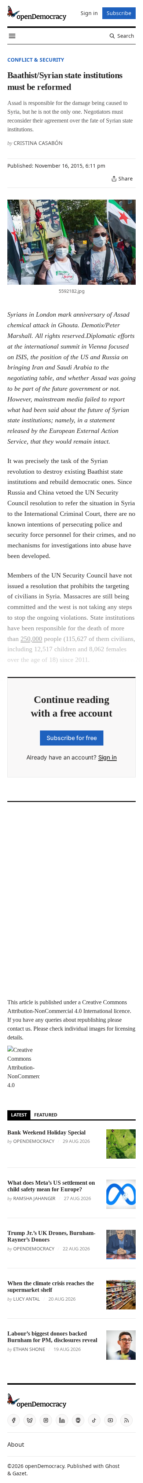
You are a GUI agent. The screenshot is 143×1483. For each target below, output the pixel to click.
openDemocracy (33, 1141)
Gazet (19, 1473)
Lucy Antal (26, 1299)
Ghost (112, 1465)
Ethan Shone (29, 1349)
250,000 (31, 638)
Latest (19, 1114)
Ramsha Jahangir (34, 1198)
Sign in (107, 757)
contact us (18, 1028)
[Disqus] (71, 898)
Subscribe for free (72, 738)
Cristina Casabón (38, 142)
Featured (45, 1114)
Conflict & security (35, 59)
